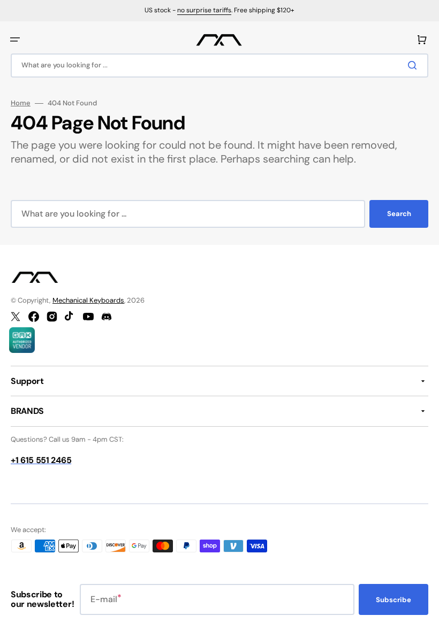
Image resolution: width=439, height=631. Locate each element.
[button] (15, 39)
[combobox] (219, 65)
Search (399, 213)
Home (21, 103)
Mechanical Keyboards (88, 300)
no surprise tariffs (204, 10)
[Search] (414, 65)
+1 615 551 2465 (41, 460)
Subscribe (393, 599)
